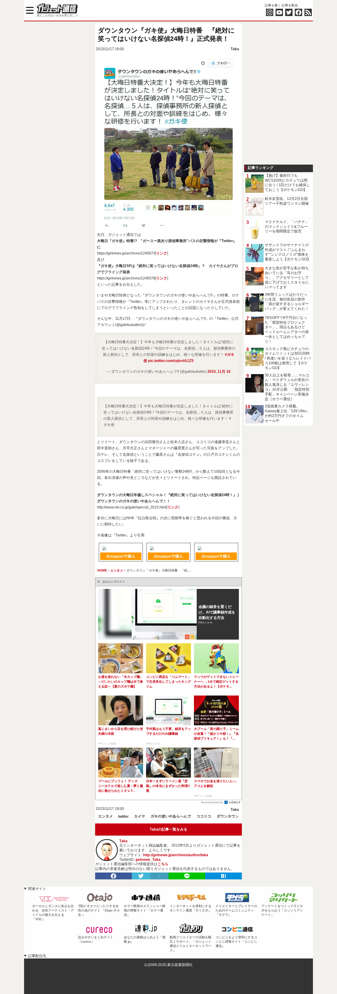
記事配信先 (37, 956)
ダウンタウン (228, 816)
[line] (186, 876)
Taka (235, 49)
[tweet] (141, 876)
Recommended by (212, 802)
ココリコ (203, 816)
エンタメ (105, 816)
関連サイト (37, 889)
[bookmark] (223, 876)
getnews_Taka (147, 859)
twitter (123, 816)
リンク (161, 253)
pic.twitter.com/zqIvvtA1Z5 (170, 361)
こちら (162, 864)
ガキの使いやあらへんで (171, 816)
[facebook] (113, 876)
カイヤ (139, 816)
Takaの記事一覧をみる (168, 829)
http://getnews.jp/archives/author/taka (175, 855)
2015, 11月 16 (218, 371)
